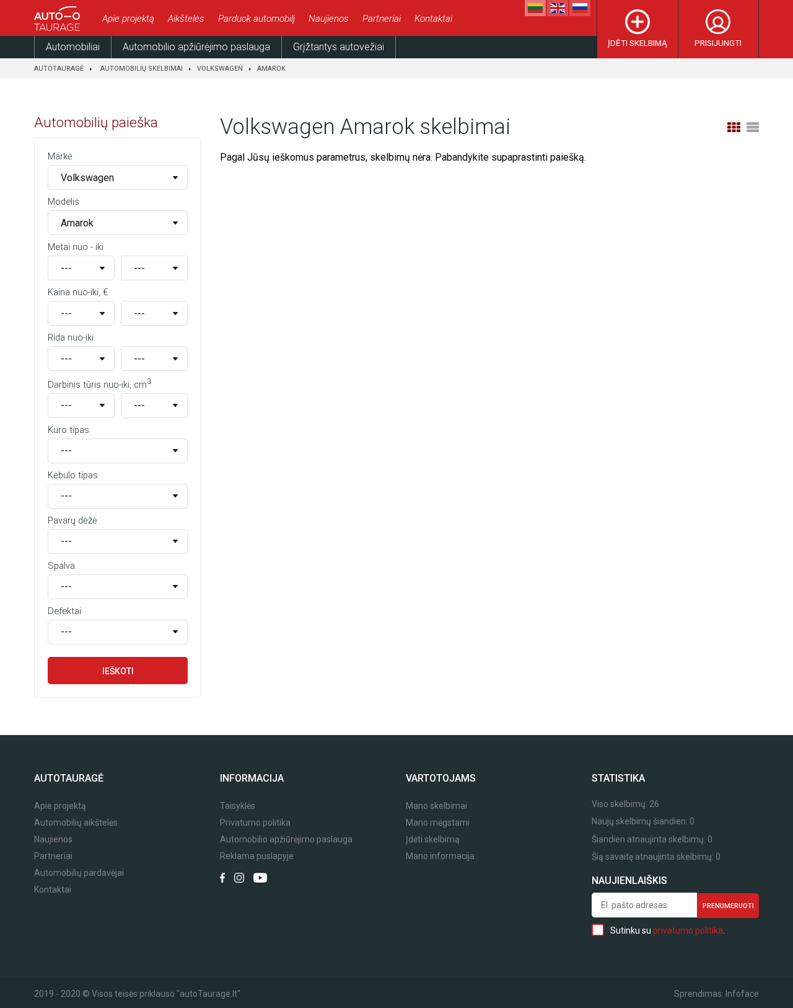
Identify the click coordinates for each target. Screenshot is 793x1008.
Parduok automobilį (256, 18)
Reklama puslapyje (257, 856)
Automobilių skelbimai (141, 69)
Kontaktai (433, 18)
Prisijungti (718, 43)
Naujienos (329, 18)
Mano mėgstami (438, 822)
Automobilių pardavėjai (79, 873)
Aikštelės (186, 18)
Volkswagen (220, 69)
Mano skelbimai (436, 806)
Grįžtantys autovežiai (338, 47)
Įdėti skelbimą (637, 43)
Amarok (271, 69)
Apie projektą (128, 18)
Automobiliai (73, 47)
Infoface (742, 994)
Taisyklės (237, 806)
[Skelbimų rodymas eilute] (753, 127)
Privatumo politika (255, 822)
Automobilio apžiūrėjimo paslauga (196, 47)
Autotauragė (59, 69)
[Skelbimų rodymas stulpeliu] (733, 127)
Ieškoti (118, 671)
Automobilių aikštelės (76, 822)
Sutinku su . (667, 930)
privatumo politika (688, 930)
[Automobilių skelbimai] (59, 18)
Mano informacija (440, 856)
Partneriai (381, 18)
